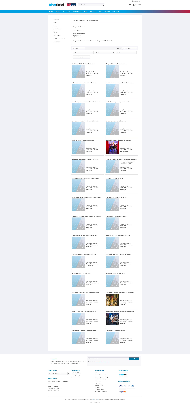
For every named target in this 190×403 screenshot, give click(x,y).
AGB (96, 373)
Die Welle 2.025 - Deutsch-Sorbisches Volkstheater (86, 216)
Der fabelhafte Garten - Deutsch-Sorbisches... (85, 178)
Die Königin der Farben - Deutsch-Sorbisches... (85, 159)
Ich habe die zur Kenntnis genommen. (106, 362)
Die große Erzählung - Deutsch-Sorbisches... (85, 235)
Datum (118, 52)
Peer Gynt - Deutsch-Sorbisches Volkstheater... (120, 83)
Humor (56, 32)
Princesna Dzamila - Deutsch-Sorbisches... (84, 83)
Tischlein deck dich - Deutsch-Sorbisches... (118, 235)
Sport (55, 26)
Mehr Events (57, 35)
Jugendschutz (98, 385)
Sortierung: (118, 48)
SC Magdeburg (76, 375)
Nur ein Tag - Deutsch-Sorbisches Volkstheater (85, 102)
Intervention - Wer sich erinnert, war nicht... (85, 330)
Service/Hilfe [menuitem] (137, 1)
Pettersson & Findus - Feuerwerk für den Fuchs (120, 292)
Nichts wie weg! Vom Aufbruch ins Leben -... (119, 254)
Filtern (76, 48)
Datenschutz (98, 381)
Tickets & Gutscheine (59, 38)
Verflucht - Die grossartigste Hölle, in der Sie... (119, 102)
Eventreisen (57, 42)
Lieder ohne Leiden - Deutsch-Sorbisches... (118, 140)
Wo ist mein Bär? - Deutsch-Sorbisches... (84, 64)
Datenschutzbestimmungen (103, 362)
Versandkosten (96, 399)
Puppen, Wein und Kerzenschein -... (116, 64)
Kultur (55, 22)
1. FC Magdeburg (76, 373)
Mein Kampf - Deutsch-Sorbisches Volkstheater (120, 311)
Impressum (98, 383)
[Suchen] (102, 4)
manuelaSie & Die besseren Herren (116, 197)
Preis (74, 52)
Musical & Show (58, 29)
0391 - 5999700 (53, 386)
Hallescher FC (75, 377)
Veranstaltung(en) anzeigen (81, 57)
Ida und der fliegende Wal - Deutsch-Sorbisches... (86, 197)
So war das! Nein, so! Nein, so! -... (116, 121)
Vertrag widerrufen (100, 379)
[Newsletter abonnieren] (134, 358)
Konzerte (56, 19)
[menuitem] (91, 5)
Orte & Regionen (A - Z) (101, 377)
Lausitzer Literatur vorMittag (114, 178)
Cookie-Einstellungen (101, 391)
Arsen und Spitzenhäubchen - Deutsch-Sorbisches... (121, 159)
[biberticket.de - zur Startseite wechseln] (62, 6)
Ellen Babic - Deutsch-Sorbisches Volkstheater (85, 121)
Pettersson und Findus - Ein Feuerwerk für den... (86, 292)
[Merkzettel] (130, 4)
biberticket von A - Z (100, 375)
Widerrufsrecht (99, 389)
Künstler (97, 52)
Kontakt (97, 387)
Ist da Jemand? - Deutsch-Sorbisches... (83, 140)
